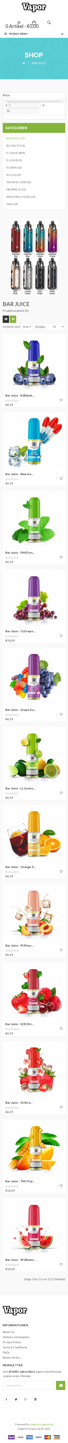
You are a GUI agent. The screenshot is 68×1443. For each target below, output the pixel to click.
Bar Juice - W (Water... (20, 1259)
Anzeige (40, 326)
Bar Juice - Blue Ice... (19, 474)
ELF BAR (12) (14, 167)
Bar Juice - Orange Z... (20, 867)
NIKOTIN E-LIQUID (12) (21, 196)
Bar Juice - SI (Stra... (19, 1102)
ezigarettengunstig (41, 1424)
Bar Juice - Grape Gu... (20, 709)
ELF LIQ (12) (14, 174)
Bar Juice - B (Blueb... (19, 395)
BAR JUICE (39, 63)
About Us (8, 1332)
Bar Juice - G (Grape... (20, 631)
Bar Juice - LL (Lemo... (20, 788)
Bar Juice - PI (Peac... (19, 945)
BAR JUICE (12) (16, 138)
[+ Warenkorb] (7, 338)
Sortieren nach (11, 326)
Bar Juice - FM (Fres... (20, 552)
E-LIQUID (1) (14, 160)
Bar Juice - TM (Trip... (20, 1181)
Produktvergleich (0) (16, 310)
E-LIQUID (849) (16, 152)
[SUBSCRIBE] (60, 1385)
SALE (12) (12, 204)
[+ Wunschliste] (61, 400)
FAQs (6, 1352)
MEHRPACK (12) (16, 189)
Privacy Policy (12, 1342)
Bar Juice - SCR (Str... (19, 1024)
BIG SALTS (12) (16, 145)
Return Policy (11, 1357)
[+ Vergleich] (7, 348)
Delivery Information (16, 1337)
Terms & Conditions (15, 1347)
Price (6, 95)
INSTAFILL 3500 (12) (19, 182)
